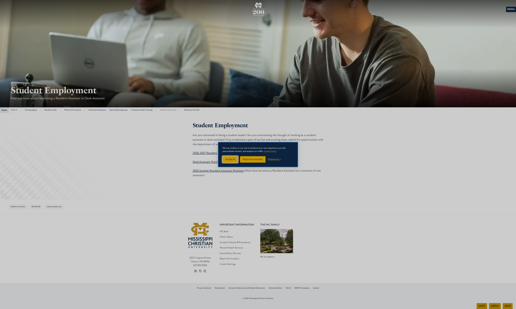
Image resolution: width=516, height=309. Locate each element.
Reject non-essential (253, 159)
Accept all (230, 159)
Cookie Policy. (270, 151)
